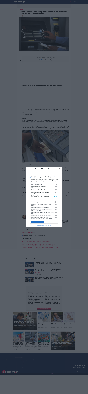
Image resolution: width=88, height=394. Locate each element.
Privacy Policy (49, 225)
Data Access (44, 225)
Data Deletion (39, 225)
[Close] (60, 169)
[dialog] (44, 197)
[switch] (55, 186)
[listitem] (44, 184)
